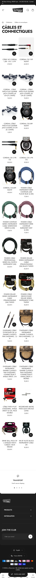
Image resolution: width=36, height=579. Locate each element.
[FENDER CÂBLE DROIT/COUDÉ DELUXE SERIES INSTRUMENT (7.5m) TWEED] (26, 282)
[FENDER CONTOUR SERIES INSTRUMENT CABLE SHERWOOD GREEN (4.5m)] (9, 209)
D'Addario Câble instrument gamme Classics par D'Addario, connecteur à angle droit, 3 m (9, 371)
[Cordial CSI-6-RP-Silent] (9, 175)
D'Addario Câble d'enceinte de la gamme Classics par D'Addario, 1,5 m (9, 334)
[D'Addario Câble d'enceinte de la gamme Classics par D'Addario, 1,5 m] (9, 318)
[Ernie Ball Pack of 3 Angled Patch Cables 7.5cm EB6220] (9, 428)
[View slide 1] (14, 488)
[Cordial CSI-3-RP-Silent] (26, 111)
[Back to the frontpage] (3, 22)
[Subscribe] (30, 537)
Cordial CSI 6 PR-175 (26, 159)
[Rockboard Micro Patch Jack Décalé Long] (26, 394)
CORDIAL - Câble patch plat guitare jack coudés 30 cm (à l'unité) (26, 92)
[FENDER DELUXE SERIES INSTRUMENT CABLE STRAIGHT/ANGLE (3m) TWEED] (9, 282)
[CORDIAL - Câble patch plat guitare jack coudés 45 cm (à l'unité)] (9, 77)
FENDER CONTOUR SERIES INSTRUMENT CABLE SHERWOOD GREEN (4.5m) (9, 225)
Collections (9, 22)
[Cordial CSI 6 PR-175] (26, 145)
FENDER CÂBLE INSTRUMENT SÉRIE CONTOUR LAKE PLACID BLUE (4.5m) (26, 191)
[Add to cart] (14, 54)
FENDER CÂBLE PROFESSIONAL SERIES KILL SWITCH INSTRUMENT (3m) (10, 261)
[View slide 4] (21, 488)
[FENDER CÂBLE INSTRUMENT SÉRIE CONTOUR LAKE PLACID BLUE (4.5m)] (26, 175)
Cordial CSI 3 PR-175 (9, 159)
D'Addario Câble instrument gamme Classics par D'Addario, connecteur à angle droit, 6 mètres (26, 372)
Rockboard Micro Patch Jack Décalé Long (26, 409)
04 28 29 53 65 (23, 2)
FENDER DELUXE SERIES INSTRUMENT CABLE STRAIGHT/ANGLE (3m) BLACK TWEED (26, 262)
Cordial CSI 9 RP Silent (26, 60)
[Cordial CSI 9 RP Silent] (26, 47)
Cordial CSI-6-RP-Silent (9, 189)
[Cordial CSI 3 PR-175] (9, 145)
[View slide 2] (17, 488)
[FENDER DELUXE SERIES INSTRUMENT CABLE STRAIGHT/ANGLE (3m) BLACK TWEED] (26, 246)
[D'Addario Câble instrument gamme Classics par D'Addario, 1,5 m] (26, 318)
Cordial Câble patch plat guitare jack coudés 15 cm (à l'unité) (9, 126)
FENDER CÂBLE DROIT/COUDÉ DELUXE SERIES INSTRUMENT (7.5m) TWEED (26, 298)
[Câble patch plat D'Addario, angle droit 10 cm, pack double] (9, 394)
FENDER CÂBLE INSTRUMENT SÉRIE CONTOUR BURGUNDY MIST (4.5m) (26, 226)
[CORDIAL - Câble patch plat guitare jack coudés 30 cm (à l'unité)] (26, 77)
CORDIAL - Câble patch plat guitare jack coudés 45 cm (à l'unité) (9, 92)
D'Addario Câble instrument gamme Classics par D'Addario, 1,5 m (26, 334)
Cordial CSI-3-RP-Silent (26, 124)
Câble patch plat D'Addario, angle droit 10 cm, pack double (9, 410)
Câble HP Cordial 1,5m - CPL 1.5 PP (10, 60)
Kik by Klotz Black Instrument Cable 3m (26, 443)
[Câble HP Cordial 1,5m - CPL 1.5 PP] (9, 47)
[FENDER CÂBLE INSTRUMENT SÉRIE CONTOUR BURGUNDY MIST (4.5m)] (26, 209)
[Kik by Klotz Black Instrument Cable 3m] (26, 428)
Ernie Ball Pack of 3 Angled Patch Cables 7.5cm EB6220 (9, 444)
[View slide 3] (19, 488)
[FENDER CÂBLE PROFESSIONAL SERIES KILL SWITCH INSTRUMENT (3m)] (9, 246)
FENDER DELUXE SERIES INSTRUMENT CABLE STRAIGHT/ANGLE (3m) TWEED (9, 298)
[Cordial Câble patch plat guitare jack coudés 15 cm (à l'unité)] (9, 111)
